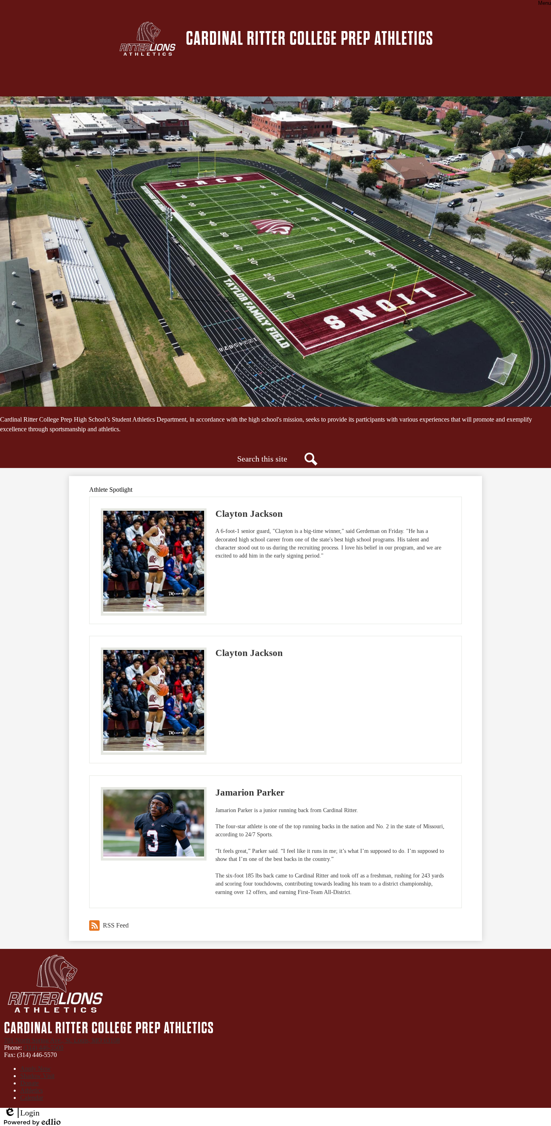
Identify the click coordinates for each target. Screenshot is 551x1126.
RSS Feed (116, 925)
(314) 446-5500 (43, 1047)
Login (22, 1113)
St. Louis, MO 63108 (62, 1040)
